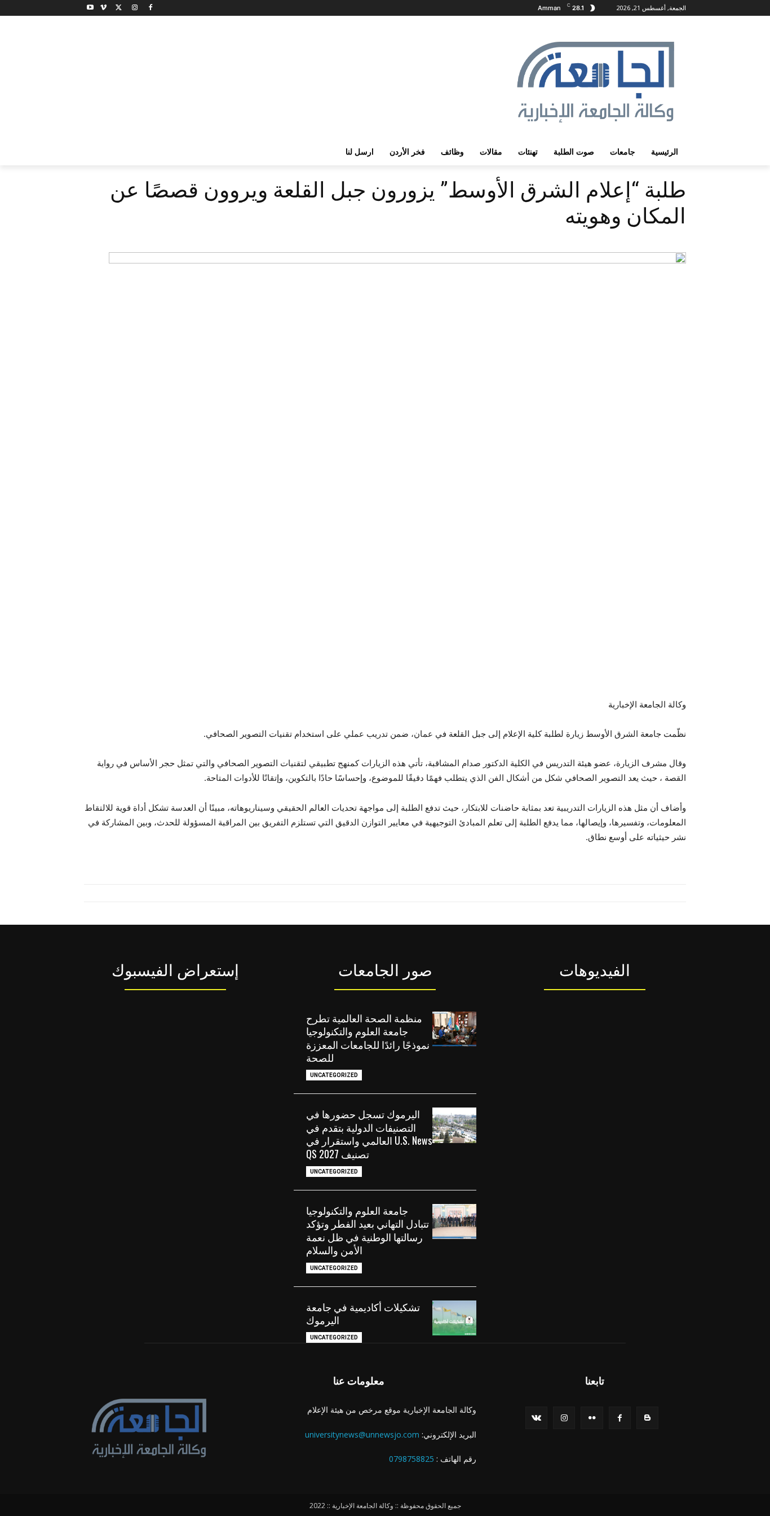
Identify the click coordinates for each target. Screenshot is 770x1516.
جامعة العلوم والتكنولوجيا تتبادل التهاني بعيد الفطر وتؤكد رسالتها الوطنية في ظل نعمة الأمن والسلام (367, 1230)
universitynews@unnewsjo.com (362, 1434)
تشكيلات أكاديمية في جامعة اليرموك (363, 1313)
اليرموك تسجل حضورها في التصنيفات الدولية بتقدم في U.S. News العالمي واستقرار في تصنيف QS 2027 (369, 1133)
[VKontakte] (536, 1418)
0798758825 (411, 1458)
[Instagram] (134, 8)
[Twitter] (119, 8)
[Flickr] (592, 1418)
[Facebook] (150, 8)
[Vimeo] (103, 8)
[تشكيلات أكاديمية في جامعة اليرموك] (454, 1317)
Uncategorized (334, 1075)
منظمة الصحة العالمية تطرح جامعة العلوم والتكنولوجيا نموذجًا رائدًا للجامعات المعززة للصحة (368, 1037)
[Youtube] (90, 8)
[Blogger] (647, 1418)
